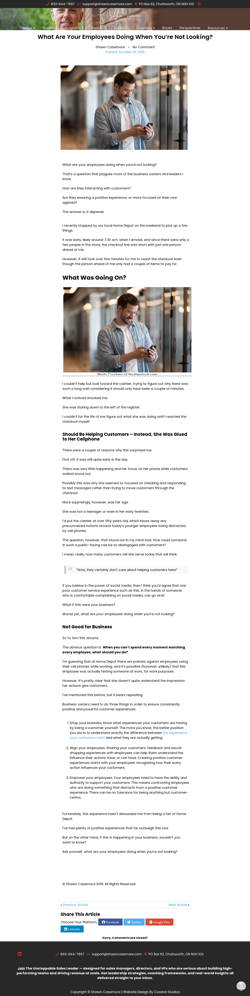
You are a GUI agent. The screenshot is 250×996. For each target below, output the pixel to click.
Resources (216, 28)
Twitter (135, 922)
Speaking (49, 28)
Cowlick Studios (167, 992)
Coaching (144, 28)
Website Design (135, 992)
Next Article (178, 904)
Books (167, 28)
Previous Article (75, 904)
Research (99, 28)
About (27, 28)
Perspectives (190, 28)
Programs (73, 28)
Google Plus (161, 922)
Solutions (121, 28)
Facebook (112, 922)
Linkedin (73, 929)
